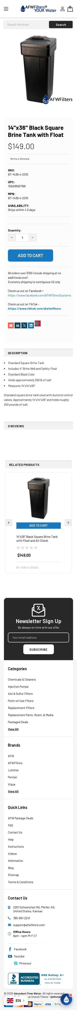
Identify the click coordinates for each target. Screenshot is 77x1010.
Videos (12, 853)
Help (11, 839)
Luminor (13, 770)
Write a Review (19, 158)
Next (68, 522)
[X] (24, 325)
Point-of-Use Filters (21, 700)
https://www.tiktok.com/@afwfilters (34, 308)
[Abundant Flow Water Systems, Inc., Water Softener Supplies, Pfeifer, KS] (37, 979)
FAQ (10, 825)
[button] (66, 999)
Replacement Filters (21, 708)
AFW (11, 756)
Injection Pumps (18, 686)
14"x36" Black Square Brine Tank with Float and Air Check (37, 538)
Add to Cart (38, 525)
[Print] (18, 325)
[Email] (11, 325)
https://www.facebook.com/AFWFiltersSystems (39, 295)
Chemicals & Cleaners (22, 679)
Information (15, 860)
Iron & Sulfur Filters (20, 693)
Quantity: (15, 230)
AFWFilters (15, 763)
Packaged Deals (18, 722)
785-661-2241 (21, 918)
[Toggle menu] (11, 9)
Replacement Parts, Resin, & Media (30, 715)
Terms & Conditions (20, 882)
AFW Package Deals (20, 818)
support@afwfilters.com (29, 925)
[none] (38, 69)
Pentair (12, 777)
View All (13, 729)
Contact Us (15, 832)
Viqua (11, 784)
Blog (11, 868)
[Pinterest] (38, 323)
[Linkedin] (31, 325)
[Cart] (70, 9)
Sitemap (13, 875)
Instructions (16, 846)
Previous (8, 522)
